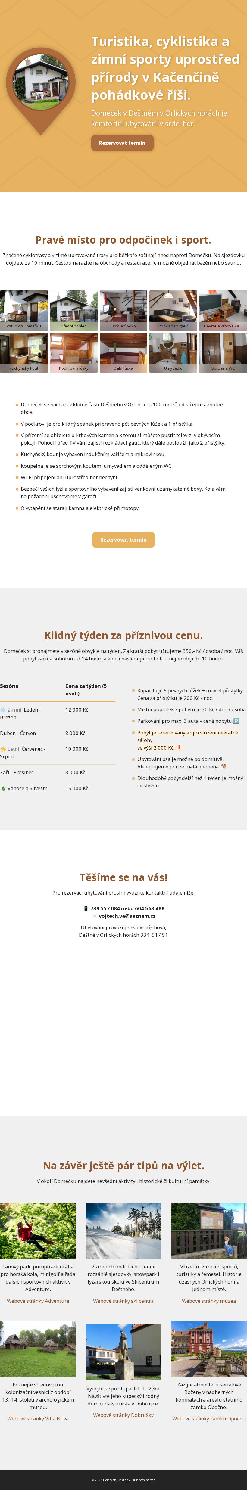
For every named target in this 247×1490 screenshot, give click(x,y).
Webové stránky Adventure (38, 1300)
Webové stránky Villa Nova (38, 1418)
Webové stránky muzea (209, 1300)
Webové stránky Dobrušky (123, 1414)
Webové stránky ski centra (123, 1300)
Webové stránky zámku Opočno (208, 1418)
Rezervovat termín (122, 142)
